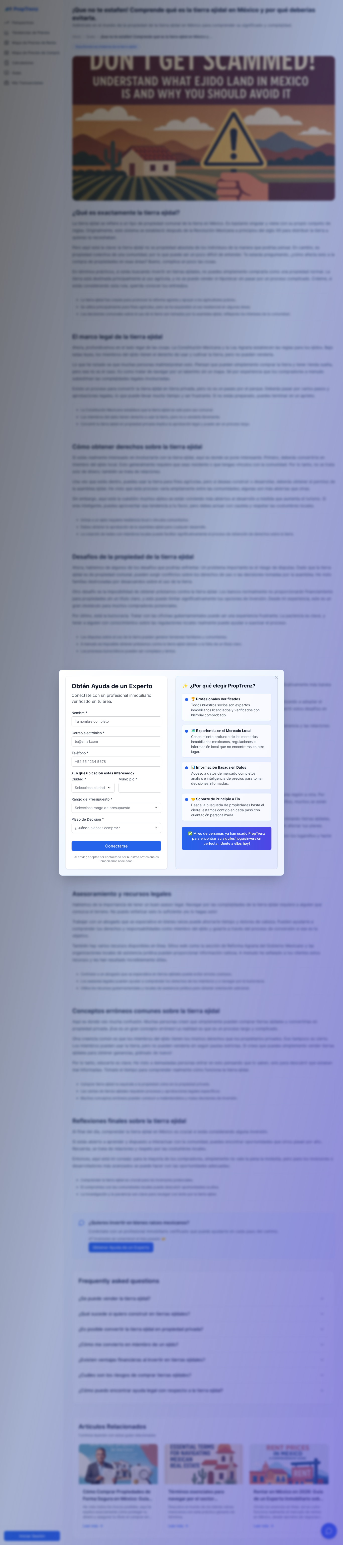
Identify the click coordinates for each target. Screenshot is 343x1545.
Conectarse (116, 845)
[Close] (276, 677)
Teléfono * (80, 753)
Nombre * (79, 713)
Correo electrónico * (88, 733)
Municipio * (128, 779)
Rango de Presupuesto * (92, 799)
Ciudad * (79, 779)
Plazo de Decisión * (88, 819)
